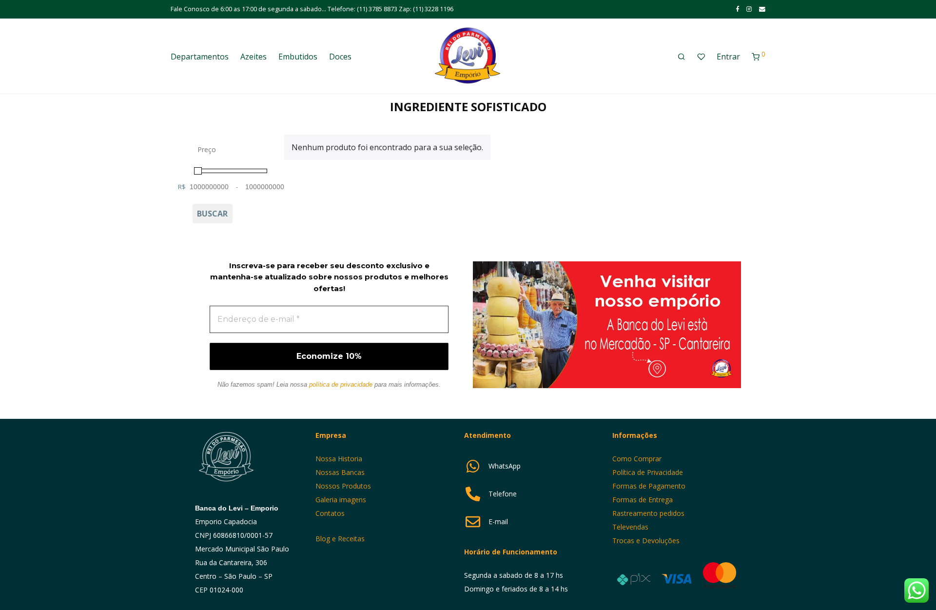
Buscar (212, 213)
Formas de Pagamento (648, 486)
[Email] (762, 9)
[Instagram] (749, 9)
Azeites (253, 56)
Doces (340, 56)
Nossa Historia (338, 458)
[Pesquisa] (681, 57)
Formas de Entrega (642, 499)
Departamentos (200, 56)
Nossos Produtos (343, 486)
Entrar (728, 56)
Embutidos (297, 56)
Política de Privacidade (647, 472)
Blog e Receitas (341, 538)
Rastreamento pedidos (648, 513)
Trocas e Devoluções (646, 540)
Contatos (330, 513)
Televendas (630, 526)
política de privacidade (340, 384)
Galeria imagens (340, 499)
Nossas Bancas (340, 472)
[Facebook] (737, 9)
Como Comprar (637, 458)
